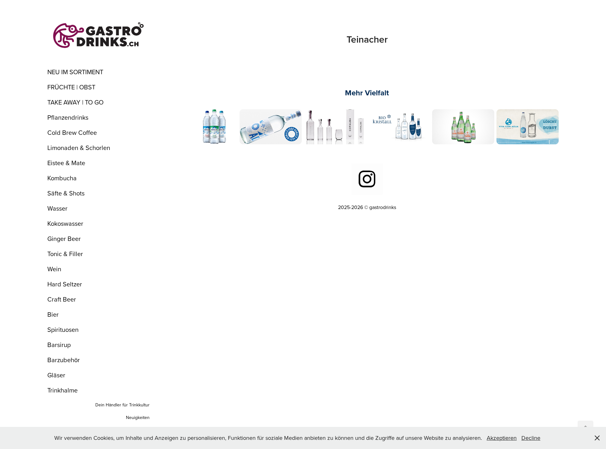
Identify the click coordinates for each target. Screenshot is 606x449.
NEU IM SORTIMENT (75, 71)
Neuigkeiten (138, 417)
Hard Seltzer (64, 284)
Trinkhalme (62, 390)
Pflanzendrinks (67, 117)
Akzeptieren (502, 438)
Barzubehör (63, 359)
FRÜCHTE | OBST (71, 87)
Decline (530, 438)
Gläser (56, 375)
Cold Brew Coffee (72, 132)
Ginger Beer (64, 238)
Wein (54, 268)
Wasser (57, 208)
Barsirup (59, 344)
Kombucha (62, 178)
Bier (53, 314)
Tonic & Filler (65, 253)
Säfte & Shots (66, 193)
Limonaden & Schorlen (78, 147)
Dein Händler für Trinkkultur (122, 405)
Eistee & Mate (66, 162)
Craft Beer (61, 299)
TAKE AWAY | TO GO (75, 102)
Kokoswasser (65, 223)
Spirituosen (63, 329)
